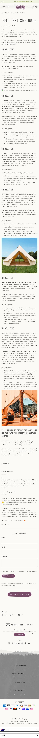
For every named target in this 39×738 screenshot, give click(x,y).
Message (4, 556)
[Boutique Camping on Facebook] (12, 643)
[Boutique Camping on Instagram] (9, 643)
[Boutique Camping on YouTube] (16, 643)
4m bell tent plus (18, 116)
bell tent (27, 30)
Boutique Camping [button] (19, 666)
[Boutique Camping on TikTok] (25, 643)
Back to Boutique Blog (20, 594)
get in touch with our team (24, 451)
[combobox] (19, 730)
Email (3, 547)
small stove (30, 85)
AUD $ (33, 7)
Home (3, 12)
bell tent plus (7, 351)
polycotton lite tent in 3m (11, 66)
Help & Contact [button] (19, 682)
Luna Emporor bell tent (10, 210)
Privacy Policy (32, 583)
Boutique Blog (9, 12)
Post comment (8, 575)
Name (3, 537)
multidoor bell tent (8, 294)
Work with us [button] (18, 690)
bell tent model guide (10, 44)
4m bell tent (31, 102)
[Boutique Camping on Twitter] (19, 643)
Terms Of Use (14, 721)
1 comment (5, 25)
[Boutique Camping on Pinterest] (22, 643)
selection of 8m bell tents (20, 335)
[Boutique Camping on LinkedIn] (29, 643)
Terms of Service (8, 585)
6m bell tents (15, 194)
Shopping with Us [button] (18, 674)
